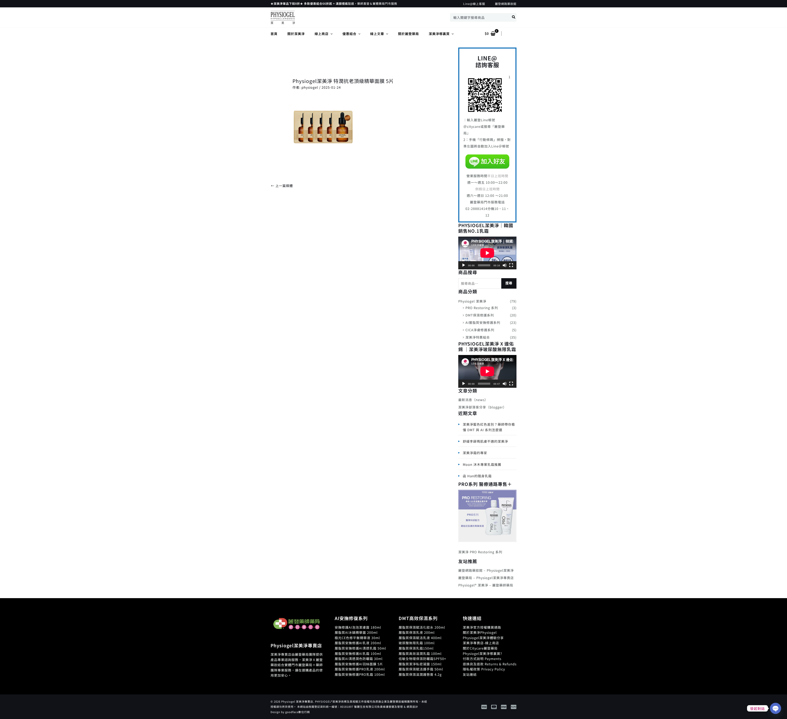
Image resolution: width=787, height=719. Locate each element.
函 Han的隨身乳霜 (477, 475)
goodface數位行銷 (297, 712)
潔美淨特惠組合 (477, 337)
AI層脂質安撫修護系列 (482, 322)
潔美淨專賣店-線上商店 (481, 642)
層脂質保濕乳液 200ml (417, 632)
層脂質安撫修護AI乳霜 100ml (358, 653)
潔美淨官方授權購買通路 (482, 627)
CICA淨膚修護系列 (479, 329)
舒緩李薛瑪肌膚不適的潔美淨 (485, 441)
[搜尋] (513, 17)
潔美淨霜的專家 (475, 452)
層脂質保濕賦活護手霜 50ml (421, 669)
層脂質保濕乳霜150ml (416, 648)
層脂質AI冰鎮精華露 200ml (356, 632)
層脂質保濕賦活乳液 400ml (420, 637)
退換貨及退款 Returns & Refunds (489, 663)
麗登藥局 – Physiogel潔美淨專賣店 (486, 577)
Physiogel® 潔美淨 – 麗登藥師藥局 (485, 585)
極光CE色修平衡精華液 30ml (357, 637)
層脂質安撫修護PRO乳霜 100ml (360, 674)
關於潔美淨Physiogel (480, 632)
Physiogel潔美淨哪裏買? (482, 653)
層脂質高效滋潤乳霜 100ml (420, 653)
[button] (331, 33)
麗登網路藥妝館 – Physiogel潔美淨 (486, 570)
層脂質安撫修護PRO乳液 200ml (360, 669)
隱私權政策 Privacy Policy (484, 669)
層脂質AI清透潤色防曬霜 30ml (359, 658)
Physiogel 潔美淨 (472, 301)
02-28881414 (476, 208)
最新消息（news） (473, 399)
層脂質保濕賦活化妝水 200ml (422, 627)
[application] (487, 253)
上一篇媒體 (282, 185)
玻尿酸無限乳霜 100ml (417, 642)
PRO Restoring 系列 (481, 307)
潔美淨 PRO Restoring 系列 (480, 551)
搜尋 (508, 283)
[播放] (464, 265)
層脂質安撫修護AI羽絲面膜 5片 (359, 663)
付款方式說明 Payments (482, 658)
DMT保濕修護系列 (479, 315)
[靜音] (505, 265)
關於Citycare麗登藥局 (480, 648)
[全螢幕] (511, 265)
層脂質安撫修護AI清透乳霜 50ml (360, 648)
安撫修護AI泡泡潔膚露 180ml (358, 627)
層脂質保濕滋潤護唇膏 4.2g (420, 674)
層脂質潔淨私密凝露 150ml (420, 663)
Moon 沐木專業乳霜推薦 (482, 464)
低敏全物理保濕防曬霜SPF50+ (422, 658)
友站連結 (470, 674)
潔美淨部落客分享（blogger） (482, 407)
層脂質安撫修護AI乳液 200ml (358, 642)
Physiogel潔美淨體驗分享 (483, 637)
